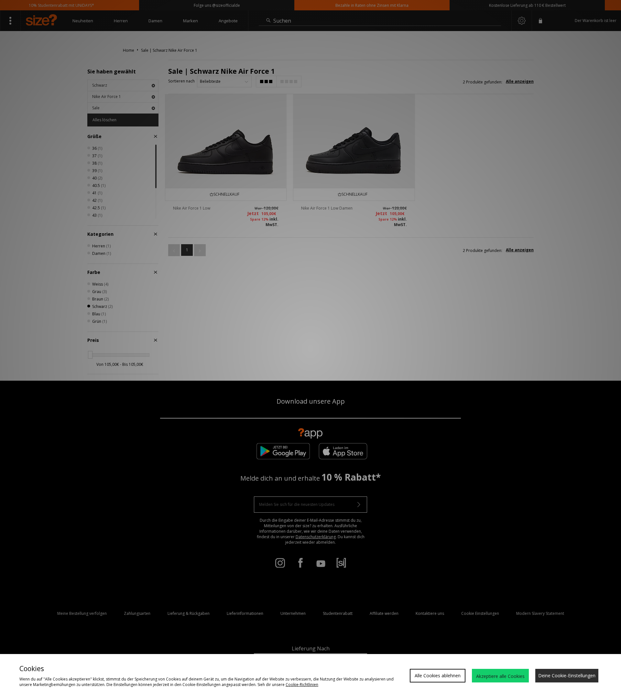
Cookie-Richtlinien (302, 684)
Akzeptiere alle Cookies (500, 676)
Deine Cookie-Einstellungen (566, 675)
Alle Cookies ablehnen (438, 675)
